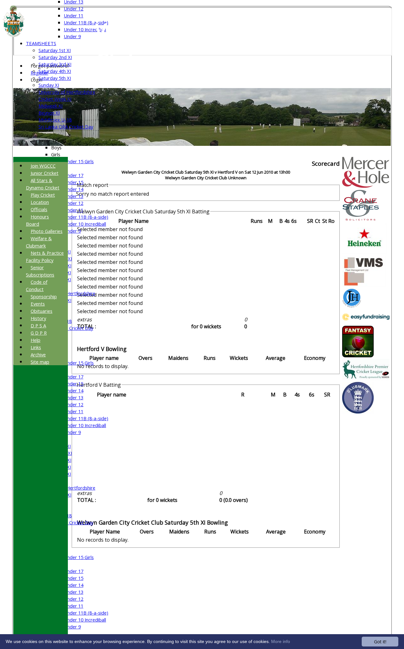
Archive (38, 354)
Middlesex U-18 (55, 119)
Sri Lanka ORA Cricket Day (66, 126)
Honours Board (37, 220)
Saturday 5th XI (55, 78)
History (38, 318)
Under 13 (73, 196)
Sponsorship (44, 296)
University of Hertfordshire (67, 92)
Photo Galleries (46, 231)
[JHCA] (351, 305)
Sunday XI (49, 85)
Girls (55, 154)
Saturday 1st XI (55, 50)
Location (40, 202)
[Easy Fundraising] (365, 322)
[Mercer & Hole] (365, 185)
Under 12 (73, 8)
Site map (40, 362)
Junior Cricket (44, 173)
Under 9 (72, 36)
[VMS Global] (364, 285)
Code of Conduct (36, 285)
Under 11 (73, 15)
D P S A (38, 325)
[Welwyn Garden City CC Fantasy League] (358, 355)
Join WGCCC (43, 166)
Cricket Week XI (55, 99)
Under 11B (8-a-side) (86, 22)
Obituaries (41, 311)
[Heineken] (364, 252)
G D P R (39, 333)
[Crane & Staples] (360, 219)
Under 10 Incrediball (85, 29)
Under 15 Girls (79, 161)
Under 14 (73, 189)
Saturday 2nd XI (55, 57)
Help (35, 340)
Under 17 (73, 175)
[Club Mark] (358, 411)
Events (38, 304)
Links (36, 347)
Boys (56, 147)
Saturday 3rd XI (55, 64)
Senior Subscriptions (40, 271)
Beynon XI (49, 113)
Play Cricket (43, 195)
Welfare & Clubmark (39, 242)
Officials (39, 209)
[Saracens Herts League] (365, 378)
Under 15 (73, 182)
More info (280, 641)
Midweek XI (50, 106)
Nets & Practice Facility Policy (45, 256)
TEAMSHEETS (41, 43)
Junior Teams (52, 140)
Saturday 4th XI (55, 71)
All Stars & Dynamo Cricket (42, 184)
